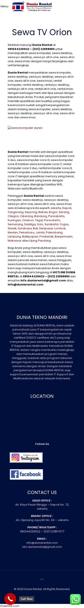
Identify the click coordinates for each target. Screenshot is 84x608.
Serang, (64, 212)
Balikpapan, (30, 236)
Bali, (36, 228)
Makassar (15, 241)
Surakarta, (52, 224)
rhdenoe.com (9, 606)
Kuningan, (15, 220)
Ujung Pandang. (40, 241)
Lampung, (15, 236)
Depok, (67, 208)
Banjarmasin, (64, 236)
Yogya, (64, 224)
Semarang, (15, 224)
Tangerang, (16, 212)
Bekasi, (43, 212)
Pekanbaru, (27, 232)
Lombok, (60, 228)
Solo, (40, 224)
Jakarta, (56, 208)
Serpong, (31, 212)
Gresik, (12, 228)
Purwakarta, (56, 216)
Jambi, (40, 232)
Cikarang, (27, 216)
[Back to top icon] (42, 579)
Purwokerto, (52, 220)
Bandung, (41, 216)
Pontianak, (46, 236)
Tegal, (39, 220)
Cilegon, (13, 216)
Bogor (53, 212)
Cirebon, (28, 220)
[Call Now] (10, 599)
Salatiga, (30, 224)
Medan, (13, 232)
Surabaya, (25, 228)
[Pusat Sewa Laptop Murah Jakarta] (33, 14)
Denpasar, (46, 228)
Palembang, (54, 232)
